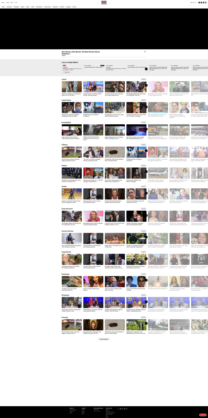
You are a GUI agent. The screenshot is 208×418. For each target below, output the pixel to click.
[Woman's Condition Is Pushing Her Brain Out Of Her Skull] (72, 86)
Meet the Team (72, 410)
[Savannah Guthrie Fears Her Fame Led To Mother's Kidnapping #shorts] (136, 107)
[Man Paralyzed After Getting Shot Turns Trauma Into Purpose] (72, 238)
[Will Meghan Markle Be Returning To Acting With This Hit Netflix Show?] (136, 86)
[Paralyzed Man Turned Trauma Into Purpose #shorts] (93, 193)
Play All (143, 79)
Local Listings (96, 409)
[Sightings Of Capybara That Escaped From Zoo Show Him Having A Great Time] (136, 324)
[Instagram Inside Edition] (203, 2)
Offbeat (22, 6)
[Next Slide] (146, 69)
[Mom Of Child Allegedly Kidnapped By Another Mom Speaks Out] (180, 107)
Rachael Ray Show (109, 414)
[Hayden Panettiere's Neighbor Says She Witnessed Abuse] (136, 216)
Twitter (83, 410)
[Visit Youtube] (125, 409)
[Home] (104, 2)
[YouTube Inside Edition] (205, 2)
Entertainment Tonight (109, 412)
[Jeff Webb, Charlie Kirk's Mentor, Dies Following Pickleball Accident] (180, 193)
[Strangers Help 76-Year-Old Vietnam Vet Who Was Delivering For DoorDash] (115, 259)
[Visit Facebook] (119, 409)
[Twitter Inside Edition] (201, 2)
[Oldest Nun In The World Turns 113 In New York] (115, 238)
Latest (3, 6)
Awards (71, 412)
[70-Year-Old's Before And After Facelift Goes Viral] (136, 193)
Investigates (16, 6)
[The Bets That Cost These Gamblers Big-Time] (72, 281)
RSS (82, 414)
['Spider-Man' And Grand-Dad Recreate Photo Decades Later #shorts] (180, 216)
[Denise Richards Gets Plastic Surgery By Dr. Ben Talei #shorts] (115, 193)
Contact (71, 413)
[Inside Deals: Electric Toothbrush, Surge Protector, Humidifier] (72, 302)
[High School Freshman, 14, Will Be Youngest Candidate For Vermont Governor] (158, 152)
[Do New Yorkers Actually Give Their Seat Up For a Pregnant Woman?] (180, 130)
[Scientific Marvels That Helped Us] (158, 281)
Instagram (83, 412)
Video (11, 2)
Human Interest (47, 6)
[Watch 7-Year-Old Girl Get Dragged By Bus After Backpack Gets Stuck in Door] (158, 130)
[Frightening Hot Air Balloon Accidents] (93, 107)
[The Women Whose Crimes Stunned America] (180, 281)
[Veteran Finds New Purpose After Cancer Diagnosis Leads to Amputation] (72, 193)
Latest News (9, 6)
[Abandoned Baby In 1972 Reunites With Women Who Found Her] (158, 259)
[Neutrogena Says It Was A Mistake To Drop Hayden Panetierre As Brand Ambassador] (158, 86)
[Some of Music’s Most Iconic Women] (93, 281)
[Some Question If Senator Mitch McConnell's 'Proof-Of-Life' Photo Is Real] (180, 173)
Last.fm (107, 416)
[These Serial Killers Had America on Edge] (136, 281)
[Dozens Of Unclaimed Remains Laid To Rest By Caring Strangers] (136, 238)
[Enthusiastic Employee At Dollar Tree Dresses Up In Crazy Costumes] (136, 259)
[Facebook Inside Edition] (199, 2)
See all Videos (104, 339)
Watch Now (67, 72)
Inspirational (55, 6)
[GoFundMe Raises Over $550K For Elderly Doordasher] (72, 259)
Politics (27, 6)
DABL (107, 415)
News (3, 2)
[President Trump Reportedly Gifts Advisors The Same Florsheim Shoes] (72, 173)
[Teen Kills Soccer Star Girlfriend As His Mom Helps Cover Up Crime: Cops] (115, 86)
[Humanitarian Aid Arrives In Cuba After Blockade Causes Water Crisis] (115, 107)
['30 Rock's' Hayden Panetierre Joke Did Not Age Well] (158, 216)
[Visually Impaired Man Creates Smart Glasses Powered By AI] (158, 238)
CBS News (107, 410)
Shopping (68, 6)
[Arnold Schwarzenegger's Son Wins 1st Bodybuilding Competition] (180, 152)
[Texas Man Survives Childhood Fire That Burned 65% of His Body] (180, 259)
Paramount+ (108, 409)
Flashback (62, 6)
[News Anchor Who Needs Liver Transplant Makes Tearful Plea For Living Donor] (158, 193)
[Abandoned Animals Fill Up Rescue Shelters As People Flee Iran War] (180, 324)
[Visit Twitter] (121, 409)
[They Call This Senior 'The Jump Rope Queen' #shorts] (180, 238)
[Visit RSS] (127, 409)
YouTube (83, 413)
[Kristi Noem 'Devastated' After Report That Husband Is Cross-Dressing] (115, 173)
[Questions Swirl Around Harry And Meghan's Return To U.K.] (115, 216)
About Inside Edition (73, 409)
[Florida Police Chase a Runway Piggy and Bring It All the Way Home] (72, 152)
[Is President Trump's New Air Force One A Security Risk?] (158, 173)
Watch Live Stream (97, 410)
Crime (7, 2)
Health (32, 6)
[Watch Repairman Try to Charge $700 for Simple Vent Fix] (115, 130)
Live (16, 2)
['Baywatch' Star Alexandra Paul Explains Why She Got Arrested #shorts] (93, 324)
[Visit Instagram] (123, 409)
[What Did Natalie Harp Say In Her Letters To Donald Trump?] (180, 86)
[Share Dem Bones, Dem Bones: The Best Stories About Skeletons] (145, 52)
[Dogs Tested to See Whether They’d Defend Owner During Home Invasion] (72, 130)
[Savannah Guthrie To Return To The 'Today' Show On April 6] (158, 107)
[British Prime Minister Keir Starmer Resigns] (136, 173)
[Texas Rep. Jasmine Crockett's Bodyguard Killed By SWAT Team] (72, 107)
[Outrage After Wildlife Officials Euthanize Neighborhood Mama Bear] (158, 324)
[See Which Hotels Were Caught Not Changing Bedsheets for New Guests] (136, 130)
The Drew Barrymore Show (110, 413)
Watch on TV (193, 2)
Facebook (83, 409)
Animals (74, 6)
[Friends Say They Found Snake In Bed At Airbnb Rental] (115, 152)
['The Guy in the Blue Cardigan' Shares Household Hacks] (93, 152)
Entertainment (39, 6)
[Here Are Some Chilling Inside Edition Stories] (115, 281)
